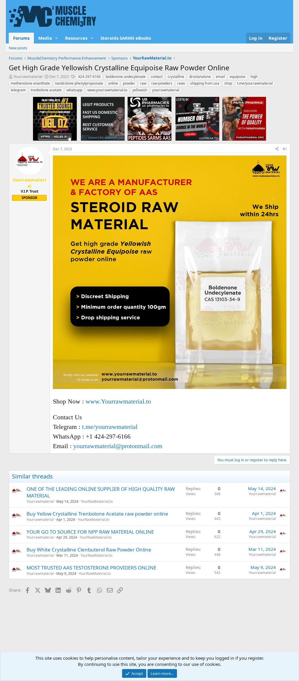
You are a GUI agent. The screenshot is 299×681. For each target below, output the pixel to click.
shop (228, 83)
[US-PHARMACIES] (149, 118)
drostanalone (200, 76)
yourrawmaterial (165, 90)
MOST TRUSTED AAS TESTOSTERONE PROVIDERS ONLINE (91, 567)
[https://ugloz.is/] (55, 118)
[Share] (277, 149)
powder (129, 83)
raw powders (161, 83)
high (254, 76)
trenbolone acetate (46, 90)
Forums (21, 38)
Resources (76, 38)
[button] (57, 38)
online (113, 83)
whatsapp (74, 90)
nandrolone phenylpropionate (79, 83)
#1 (285, 148)
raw (143, 83)
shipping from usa (204, 83)
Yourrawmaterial (27, 76)
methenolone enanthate (30, 83)
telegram (18, 90)
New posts (18, 47)
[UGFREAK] (197, 118)
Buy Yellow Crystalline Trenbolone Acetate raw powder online (97, 513)
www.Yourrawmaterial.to (118, 401)
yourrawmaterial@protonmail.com (117, 446)
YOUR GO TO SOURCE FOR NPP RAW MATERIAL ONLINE (90, 531)
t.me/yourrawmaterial (255, 83)
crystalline (176, 76)
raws (181, 83)
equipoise (238, 76)
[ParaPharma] (244, 118)
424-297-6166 (89, 76)
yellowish (139, 90)
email (220, 76)
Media (45, 38)
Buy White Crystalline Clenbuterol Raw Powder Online (89, 549)
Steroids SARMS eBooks (125, 38)
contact (157, 76)
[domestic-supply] (103, 118)
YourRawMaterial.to (97, 501)
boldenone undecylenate (126, 76)
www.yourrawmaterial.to (107, 90)
